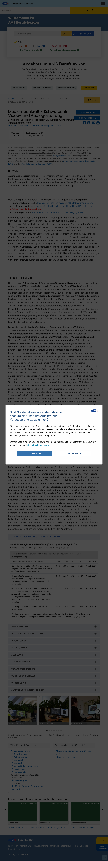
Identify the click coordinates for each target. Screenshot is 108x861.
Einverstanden (34, 453)
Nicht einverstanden (73, 453)
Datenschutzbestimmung (37, 445)
